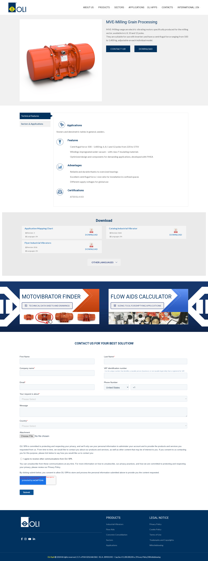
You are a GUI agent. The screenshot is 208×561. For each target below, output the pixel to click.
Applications (111, 545)
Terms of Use (155, 534)
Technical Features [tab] (30, 115)
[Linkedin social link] (34, 539)
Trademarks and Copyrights (161, 540)
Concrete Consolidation (116, 534)
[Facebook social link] (21, 539)
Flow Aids (110, 529)
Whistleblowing (156, 545)
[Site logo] (17, 7)
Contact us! (118, 48)
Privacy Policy (155, 524)
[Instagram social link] (25, 539)
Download (146, 48)
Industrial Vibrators (114, 524)
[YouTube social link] (29, 539)
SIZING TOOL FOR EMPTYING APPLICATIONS (139, 305)
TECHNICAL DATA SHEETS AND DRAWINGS (49, 305)
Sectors (109, 540)
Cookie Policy (155, 529)
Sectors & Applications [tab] (32, 123)
